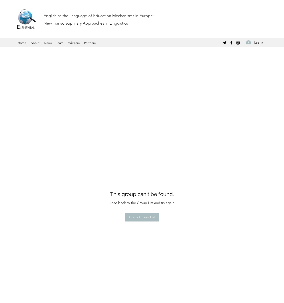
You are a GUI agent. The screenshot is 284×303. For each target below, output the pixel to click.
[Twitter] (225, 43)
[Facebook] (231, 43)
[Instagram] (238, 43)
